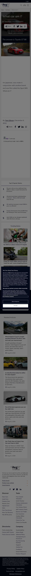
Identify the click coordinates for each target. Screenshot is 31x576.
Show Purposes (15, 301)
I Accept (15, 305)
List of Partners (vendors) (8, 296)
